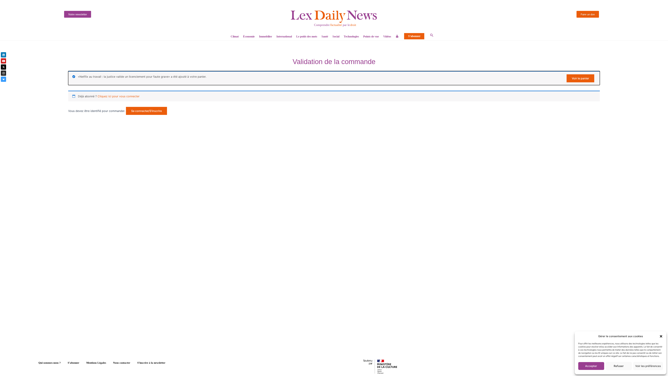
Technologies (351, 36)
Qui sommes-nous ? (49, 362)
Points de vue (371, 36)
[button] (661, 336)
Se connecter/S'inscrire (146, 111)
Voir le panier (580, 78)
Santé (324, 36)
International (284, 36)
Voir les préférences (648, 366)
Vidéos (387, 36)
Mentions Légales (96, 362)
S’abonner (414, 36)
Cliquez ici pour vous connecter (119, 96)
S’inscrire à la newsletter (151, 362)
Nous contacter (121, 362)
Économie (249, 36)
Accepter (591, 366)
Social (335, 36)
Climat (235, 36)
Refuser (619, 366)
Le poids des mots (306, 36)
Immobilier (265, 36)
